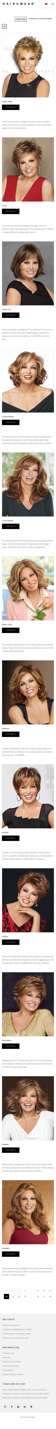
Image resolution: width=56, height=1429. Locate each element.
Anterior (6, 1290)
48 (50, 1296)
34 (44, 1290)
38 (19, 1296)
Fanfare (5, 936)
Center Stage (7, 101)
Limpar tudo (20, 19)
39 (25, 1296)
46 (38, 1296)
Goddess (5, 1144)
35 (50, 1290)
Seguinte (28, 1302)
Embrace (5, 728)
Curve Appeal (7, 520)
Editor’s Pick (7, 624)
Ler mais (10, 107)
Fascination (6, 1040)
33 (37, 1290)
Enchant (5, 832)
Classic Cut (6, 309)
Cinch (4, 205)
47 (44, 1296)
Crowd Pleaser (8, 416)
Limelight (6, 1248)
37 (13, 1296)
